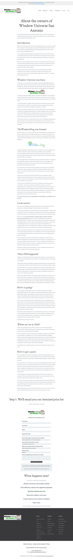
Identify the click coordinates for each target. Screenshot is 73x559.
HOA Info (60, 534)
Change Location (41, 3)
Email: (23, 429)
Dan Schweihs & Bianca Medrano (37, 2)
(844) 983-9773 (38, 550)
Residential (61, 527)
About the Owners (40, 519)
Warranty (50, 529)
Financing (38, 523)
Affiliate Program (40, 531)
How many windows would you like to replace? (33, 438)
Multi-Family (61, 523)
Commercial (61, 529)
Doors (51, 10)
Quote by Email (51, 534)
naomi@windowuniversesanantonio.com (38, 552)
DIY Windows (61, 525)
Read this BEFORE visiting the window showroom (36, 547)
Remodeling (61, 519)
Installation (57, 10)
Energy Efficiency (51, 523)
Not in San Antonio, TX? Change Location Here (44, 556)
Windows (45, 10)
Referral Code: (25, 450)
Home (39, 10)
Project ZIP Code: (26, 433)
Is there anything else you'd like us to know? (33, 454)
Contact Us (38, 538)
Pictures (49, 531)
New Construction (62, 521)
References (61, 531)
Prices (64, 10)
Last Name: (24, 425)
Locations (38, 529)
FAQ (37, 521)
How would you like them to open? (30, 442)
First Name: (25, 421)
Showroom (38, 525)
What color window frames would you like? (32, 446)
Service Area (39, 527)
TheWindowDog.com (29, 132)
